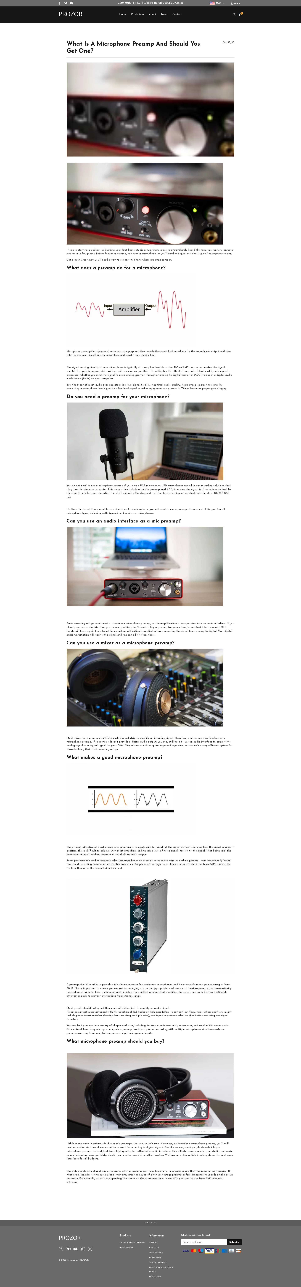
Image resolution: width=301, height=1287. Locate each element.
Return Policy (155, 1258)
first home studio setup (136, 250)
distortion (182, 851)
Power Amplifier (126, 1248)
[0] (240, 15)
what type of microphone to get (211, 254)
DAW (86, 379)
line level (126, 385)
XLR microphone (138, 509)
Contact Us (154, 1248)
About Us (153, 1242)
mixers (78, 738)
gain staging (218, 388)
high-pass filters (159, 1012)
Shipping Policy (156, 1253)
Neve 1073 (209, 864)
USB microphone (150, 485)
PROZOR (84, 1260)
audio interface (216, 623)
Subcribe (234, 1242)
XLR (224, 627)
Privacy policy (155, 1276)
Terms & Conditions (157, 1263)
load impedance (177, 351)
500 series (215, 1025)
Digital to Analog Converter (132, 1242)
